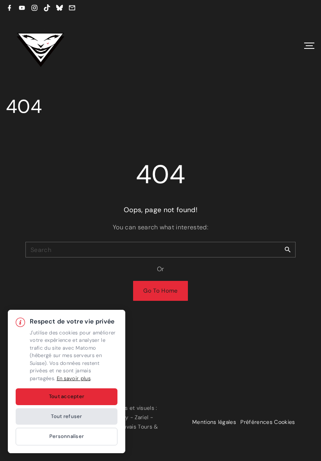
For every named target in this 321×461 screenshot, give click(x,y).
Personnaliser (66, 436)
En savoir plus (73, 378)
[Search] (288, 249)
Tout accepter (66, 396)
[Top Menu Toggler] (309, 45)
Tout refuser (66, 416)
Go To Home (160, 291)
